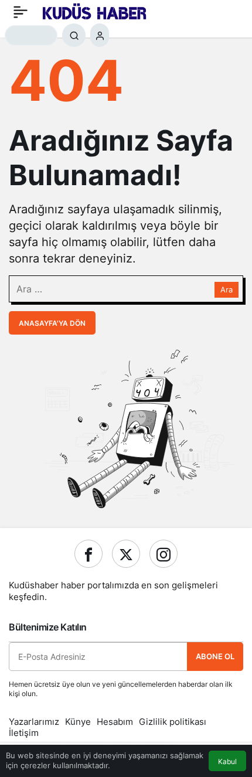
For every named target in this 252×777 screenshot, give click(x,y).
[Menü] (20, 11)
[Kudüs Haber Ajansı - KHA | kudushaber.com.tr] (94, 10)
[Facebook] (88, 554)
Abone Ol (215, 656)
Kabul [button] (227, 761)
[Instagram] (163, 554)
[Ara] (74, 35)
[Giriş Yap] (99, 35)
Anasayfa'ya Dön (52, 323)
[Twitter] (126, 554)
